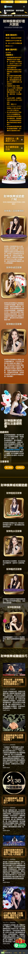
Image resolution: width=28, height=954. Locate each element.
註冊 (7, 1)
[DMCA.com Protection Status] (6, 953)
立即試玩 (20, 467)
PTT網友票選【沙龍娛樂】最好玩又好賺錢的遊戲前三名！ (13, 915)
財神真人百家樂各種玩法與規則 (13, 449)
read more (6, 710)
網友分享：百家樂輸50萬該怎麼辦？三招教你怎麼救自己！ (13, 682)
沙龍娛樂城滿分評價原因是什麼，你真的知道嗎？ (13, 737)
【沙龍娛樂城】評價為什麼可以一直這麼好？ (13, 800)
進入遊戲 (9, 467)
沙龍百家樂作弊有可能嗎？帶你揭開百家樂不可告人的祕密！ (13, 852)
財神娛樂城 (12, 689)
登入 (21, 1)
